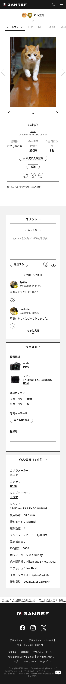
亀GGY (23, 282)
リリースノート (29, 661)
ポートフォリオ (15, 27)
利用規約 (25, 652)
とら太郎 (39, 15)
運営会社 (12, 652)
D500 (33, 131)
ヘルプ (15, 661)
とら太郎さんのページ (23, 599)
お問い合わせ (46, 661)
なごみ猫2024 (21, 420)
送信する (19, 264)
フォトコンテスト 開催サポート (32, 644)
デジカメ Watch (17, 640)
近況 (30, 27)
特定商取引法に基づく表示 (21, 656)
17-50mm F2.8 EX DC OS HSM (33, 134)
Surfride (25, 309)
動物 (29, 399)
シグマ (14, 497)
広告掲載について (45, 656)
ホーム (5, 599)
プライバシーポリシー (43, 652)
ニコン (14, 475)
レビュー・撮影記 (47, 27)
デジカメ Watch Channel (41, 640)
